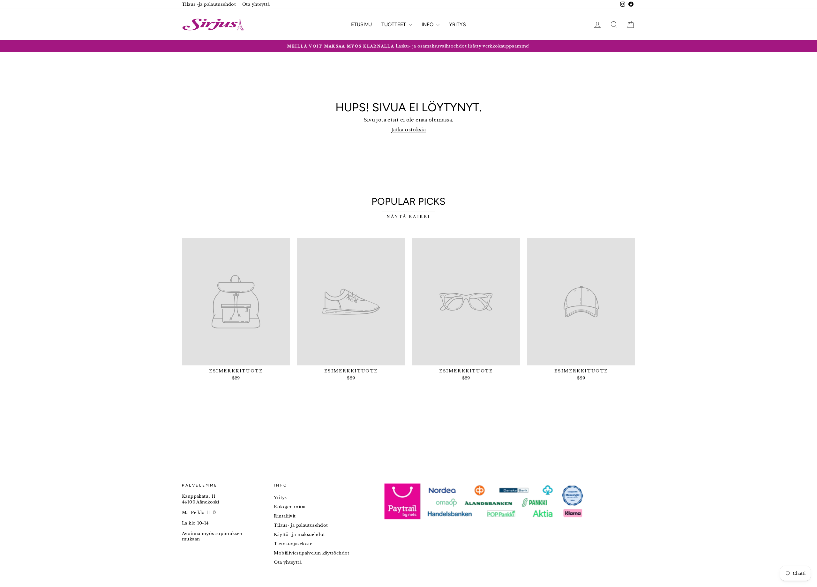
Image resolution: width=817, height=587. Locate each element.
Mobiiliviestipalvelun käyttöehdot (311, 553)
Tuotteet (394, 24)
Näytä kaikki (408, 216)
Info (428, 24)
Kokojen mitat (290, 506)
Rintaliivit (285, 516)
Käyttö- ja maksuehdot (299, 534)
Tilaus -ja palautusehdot (209, 4)
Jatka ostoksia (408, 130)
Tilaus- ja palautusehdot (301, 525)
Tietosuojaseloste (293, 543)
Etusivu (361, 24)
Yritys (457, 24)
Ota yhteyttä (256, 4)
